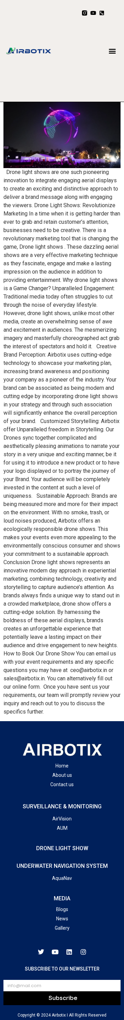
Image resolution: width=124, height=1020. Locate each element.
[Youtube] (93, 13)
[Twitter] (41, 952)
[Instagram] (83, 952)
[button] (112, 50)
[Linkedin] (69, 952)
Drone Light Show (62, 848)
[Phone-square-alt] (101, 13)
